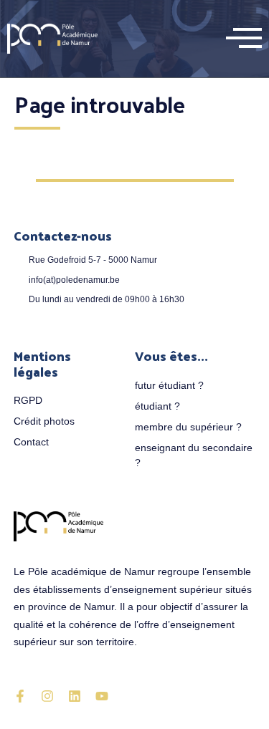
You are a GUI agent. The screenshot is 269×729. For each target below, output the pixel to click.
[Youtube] (101, 696)
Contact (31, 442)
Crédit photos (44, 421)
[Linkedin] (74, 696)
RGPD (28, 400)
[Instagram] (47, 696)
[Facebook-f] (20, 696)
